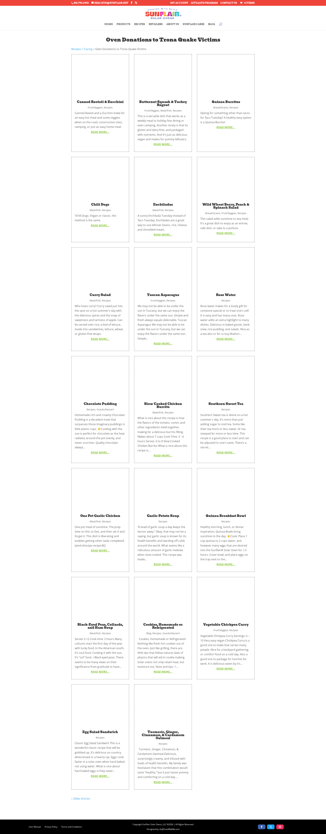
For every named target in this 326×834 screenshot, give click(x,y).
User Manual (35, 826)
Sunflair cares (193, 24)
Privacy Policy (51, 826)
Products (123, 24)
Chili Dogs (100, 204)
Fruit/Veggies (95, 107)
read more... (100, 132)
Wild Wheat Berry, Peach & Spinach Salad (225, 206)
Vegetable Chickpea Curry (226, 624)
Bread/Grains (220, 107)
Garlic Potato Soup (163, 515)
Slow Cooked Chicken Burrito (163, 405)
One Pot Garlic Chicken (100, 515)
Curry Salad (100, 294)
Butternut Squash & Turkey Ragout (163, 103)
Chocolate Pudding (100, 403)
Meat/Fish (166, 110)
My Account (179, 3)
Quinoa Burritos (226, 101)
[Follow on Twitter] (271, 826)
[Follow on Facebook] (261, 826)
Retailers (156, 24)
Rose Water (226, 294)
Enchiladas (163, 204)
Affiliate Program (204, 3)
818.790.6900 (81, 3)
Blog (211, 24)
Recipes (139, 24)
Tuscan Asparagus (163, 294)
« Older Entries (80, 798)
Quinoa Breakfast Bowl (226, 515)
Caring (88, 49)
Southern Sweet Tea (226, 403)
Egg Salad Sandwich (100, 731)
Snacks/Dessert (105, 409)
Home (108, 24)
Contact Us (228, 3)
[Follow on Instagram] (280, 826)
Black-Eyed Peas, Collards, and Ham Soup (100, 626)
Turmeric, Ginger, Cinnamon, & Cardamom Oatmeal (163, 735)
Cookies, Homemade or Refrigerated (163, 626)
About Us (172, 24)
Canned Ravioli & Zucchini (100, 101)
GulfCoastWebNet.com (169, 829)
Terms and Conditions (71, 826)
